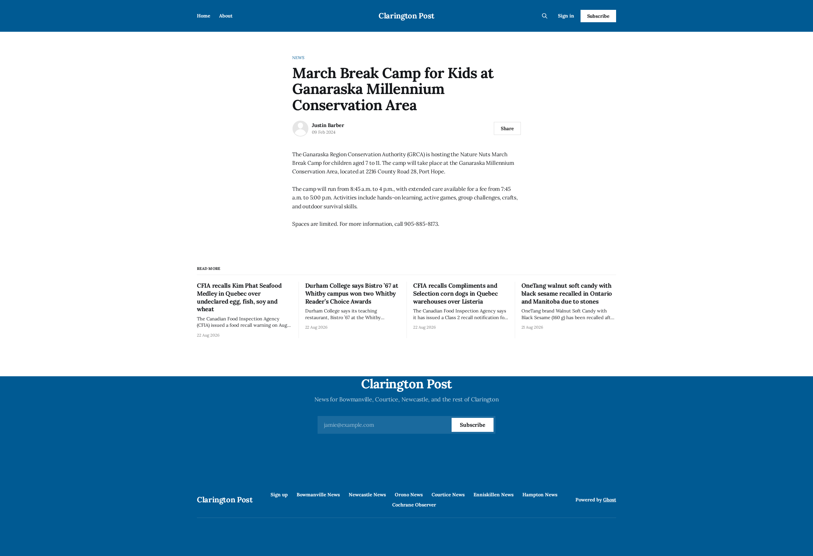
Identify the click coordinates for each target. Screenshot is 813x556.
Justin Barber (328, 125)
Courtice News (448, 495)
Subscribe (598, 16)
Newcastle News (367, 495)
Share (507, 128)
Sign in (566, 16)
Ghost (609, 500)
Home (203, 16)
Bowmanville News (318, 495)
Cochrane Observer (414, 505)
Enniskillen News (494, 495)
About (225, 16)
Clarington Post (406, 16)
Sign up (279, 495)
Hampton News (539, 495)
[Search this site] (545, 16)
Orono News (409, 495)
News (298, 57)
